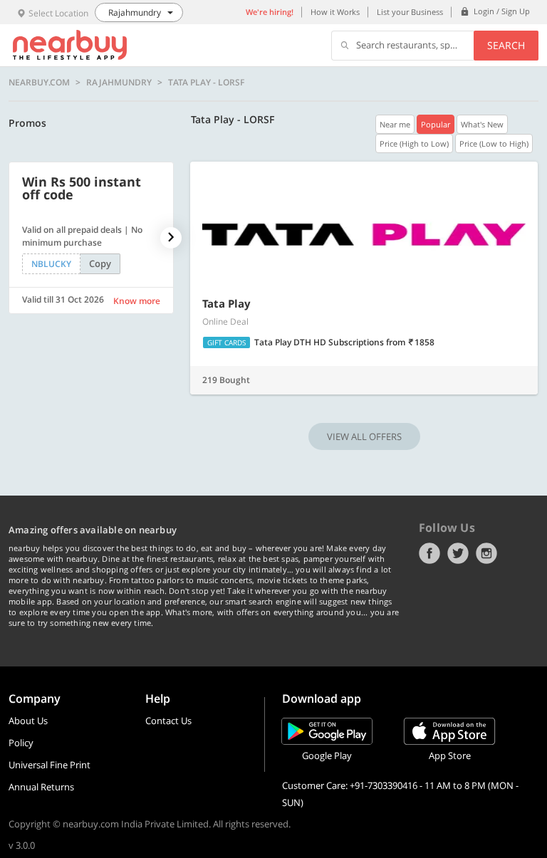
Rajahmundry (119, 83)
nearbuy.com (39, 83)
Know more (136, 301)
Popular (435, 124)
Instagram (486, 553)
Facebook (429, 553)
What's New (482, 124)
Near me (395, 124)
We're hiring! (269, 11)
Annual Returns (41, 786)
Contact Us (168, 720)
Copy (100, 263)
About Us (28, 720)
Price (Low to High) (493, 143)
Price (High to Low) (414, 143)
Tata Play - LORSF (206, 83)
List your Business (410, 11)
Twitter (458, 553)
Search (506, 45)
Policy (21, 742)
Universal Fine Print (49, 764)
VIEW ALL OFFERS (364, 436)
